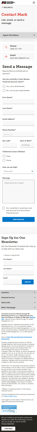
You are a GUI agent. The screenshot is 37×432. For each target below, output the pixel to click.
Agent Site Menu (11, 35)
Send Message (18, 219)
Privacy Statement (7, 424)
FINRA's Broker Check (10, 396)
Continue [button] (8, 429)
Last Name (7, 108)
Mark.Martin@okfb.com (19, 58)
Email (5, 278)
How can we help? (9, 167)
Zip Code (6, 141)
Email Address (8, 119)
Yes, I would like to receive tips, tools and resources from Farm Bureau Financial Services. (19, 210)
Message (6, 178)
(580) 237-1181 (16, 49)
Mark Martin (8, 7)
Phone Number (9, 130)
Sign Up (28, 282)
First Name (7, 97)
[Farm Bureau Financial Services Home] (11, 2)
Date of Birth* (26, 141)
